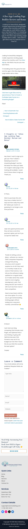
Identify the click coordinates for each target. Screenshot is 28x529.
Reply (22, 179)
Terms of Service (14, 526)
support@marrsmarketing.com (11, 506)
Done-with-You (6, 494)
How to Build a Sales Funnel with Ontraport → (15, 120)
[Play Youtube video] (14, 83)
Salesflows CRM (6, 492)
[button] (14, 451)
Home (3, 474)
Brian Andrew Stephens (12, 149)
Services (4, 479)
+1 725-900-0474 (6, 508)
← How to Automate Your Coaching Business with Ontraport (11, 111)
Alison (8, 187)
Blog (2, 476)
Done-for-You (5, 497)
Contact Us (4, 483)
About (3, 481)
